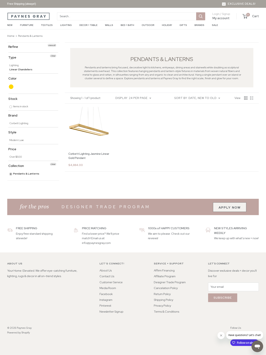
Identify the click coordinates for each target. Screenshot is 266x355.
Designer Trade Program (170, 282)
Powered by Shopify (18, 332)
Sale (215, 25)
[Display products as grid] (245, 98)
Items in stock (20, 106)
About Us (106, 270)
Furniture (26, 25)
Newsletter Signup (111, 312)
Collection (16, 166)
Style (12, 132)
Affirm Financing (164, 270)
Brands (199, 25)
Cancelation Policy (166, 288)
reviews (153, 238)
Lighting (66, 25)
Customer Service (111, 282)
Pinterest (105, 306)
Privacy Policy (162, 306)
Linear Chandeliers (20, 69)
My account (220, 18)
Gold (11, 86)
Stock (12, 99)
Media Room (108, 288)
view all (52, 45)
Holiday (167, 25)
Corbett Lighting (18, 123)
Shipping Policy (163, 300)
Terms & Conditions (166, 312)
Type (12, 57)
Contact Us (107, 276)
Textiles (47, 25)
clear (53, 55)
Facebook (106, 294)
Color (12, 78)
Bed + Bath (127, 25)
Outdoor (148, 25)
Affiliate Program (165, 276)
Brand (12, 115)
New (9, 25)
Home (10, 36)
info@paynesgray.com (96, 243)
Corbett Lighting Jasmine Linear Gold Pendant (88, 156)
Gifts (183, 25)
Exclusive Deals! (242, 4)
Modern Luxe (16, 140)
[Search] (200, 16)
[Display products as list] (251, 98)
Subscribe (223, 298)
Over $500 (15, 156)
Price (12, 149)
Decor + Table (88, 25)
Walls (109, 25)
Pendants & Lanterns (30, 36)
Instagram (106, 300)
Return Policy (162, 294)
